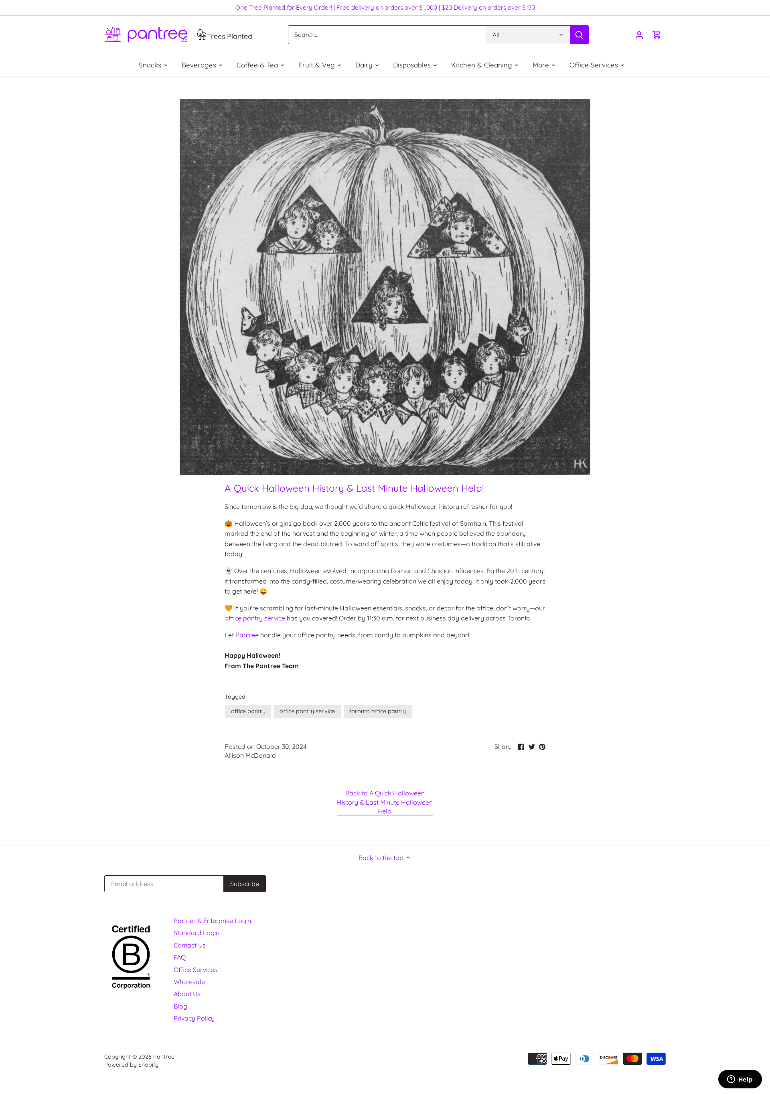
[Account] (639, 35)
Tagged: (236, 696)
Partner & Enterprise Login (212, 921)
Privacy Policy (194, 1018)
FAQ (180, 957)
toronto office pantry (377, 711)
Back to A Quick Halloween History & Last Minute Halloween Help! (385, 802)
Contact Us (190, 945)
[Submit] (579, 35)
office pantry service (255, 618)
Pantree (247, 635)
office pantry (248, 711)
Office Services (195, 970)
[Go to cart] (657, 35)
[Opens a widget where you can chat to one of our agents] (740, 1080)
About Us (187, 994)
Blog (180, 1006)
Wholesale (189, 982)
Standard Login (196, 933)
